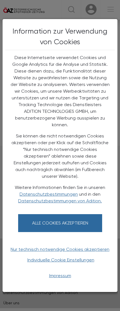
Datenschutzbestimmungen (49, 194)
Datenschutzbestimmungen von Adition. (60, 201)
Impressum (60, 275)
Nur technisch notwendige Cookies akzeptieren (60, 249)
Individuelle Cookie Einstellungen (60, 260)
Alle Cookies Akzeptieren (60, 223)
